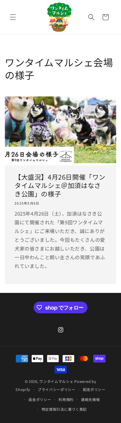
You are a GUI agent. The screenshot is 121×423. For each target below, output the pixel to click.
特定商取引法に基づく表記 (64, 409)
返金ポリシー (39, 399)
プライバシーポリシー (57, 389)
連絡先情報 (90, 399)
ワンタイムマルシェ (56, 381)
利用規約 (66, 399)
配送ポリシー (94, 389)
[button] (13, 17)
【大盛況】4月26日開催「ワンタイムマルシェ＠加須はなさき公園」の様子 (60, 185)
